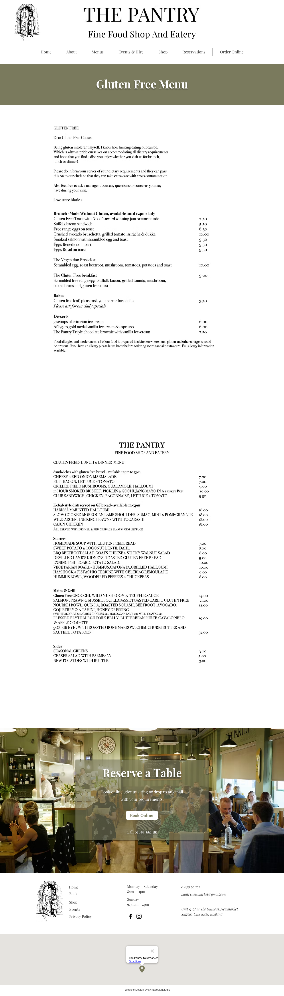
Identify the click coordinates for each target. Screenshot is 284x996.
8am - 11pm (136, 891)
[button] (247, 31)
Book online (111, 791)
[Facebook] (130, 916)
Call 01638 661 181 (142, 832)
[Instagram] (139, 916)
